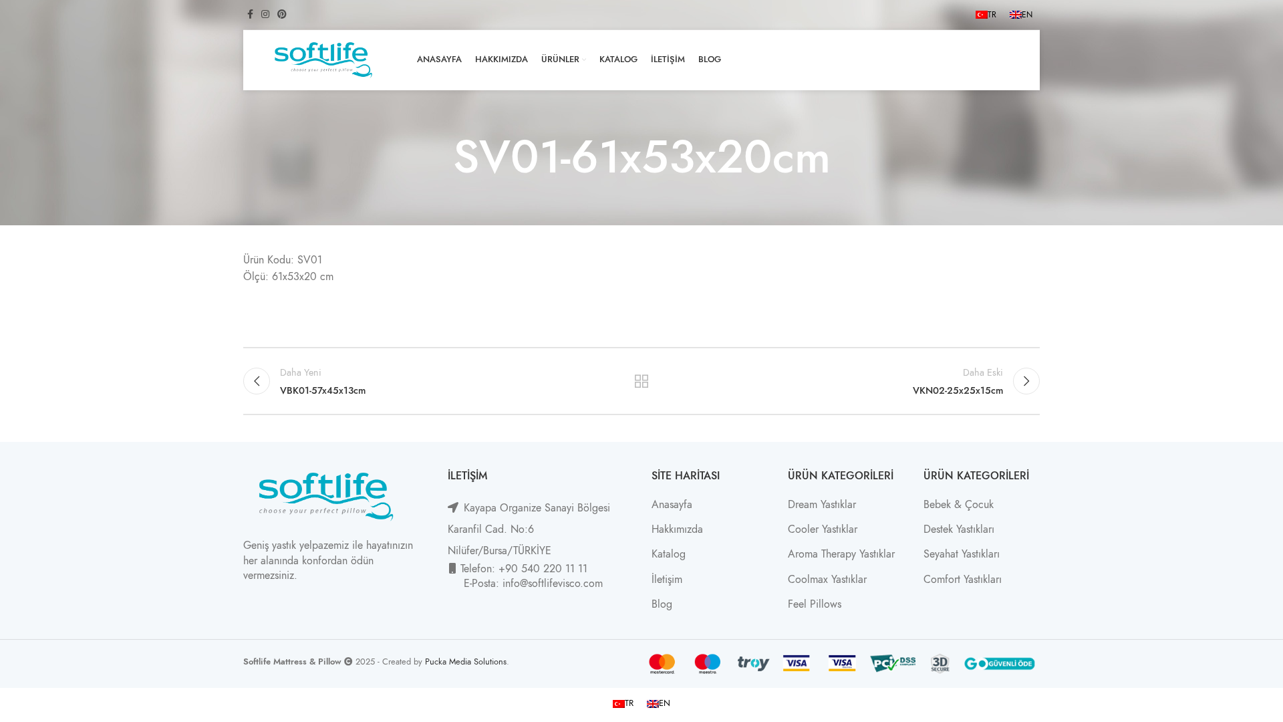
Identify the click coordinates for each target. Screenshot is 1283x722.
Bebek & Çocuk (958, 504)
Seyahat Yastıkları (961, 554)
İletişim (667, 579)
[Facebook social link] (250, 14)
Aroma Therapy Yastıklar (841, 554)
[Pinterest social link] (282, 14)
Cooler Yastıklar (822, 529)
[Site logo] (323, 59)
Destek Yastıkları (958, 529)
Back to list (642, 381)
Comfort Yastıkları (962, 579)
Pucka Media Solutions (466, 661)
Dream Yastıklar (822, 504)
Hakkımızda (677, 529)
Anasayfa (672, 504)
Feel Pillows (814, 604)
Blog (662, 604)
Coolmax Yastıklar (827, 579)
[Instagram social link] (265, 14)
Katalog (669, 554)
